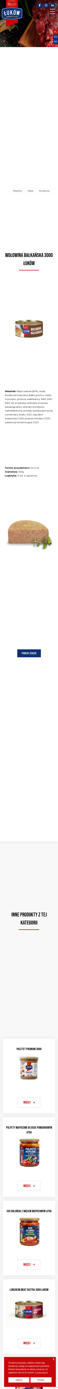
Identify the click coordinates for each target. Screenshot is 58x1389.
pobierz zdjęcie (29, 653)
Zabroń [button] (19, 1380)
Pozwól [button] (41, 1380)
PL (55, 32)
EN (55, 37)
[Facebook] (39, 5)
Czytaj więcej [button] (41, 1372)
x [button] (53, 1359)
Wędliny (17, 191)
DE (55, 41)
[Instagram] (46, 5)
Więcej (27, 1102)
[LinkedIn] (52, 5)
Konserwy (44, 191)
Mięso (31, 191)
